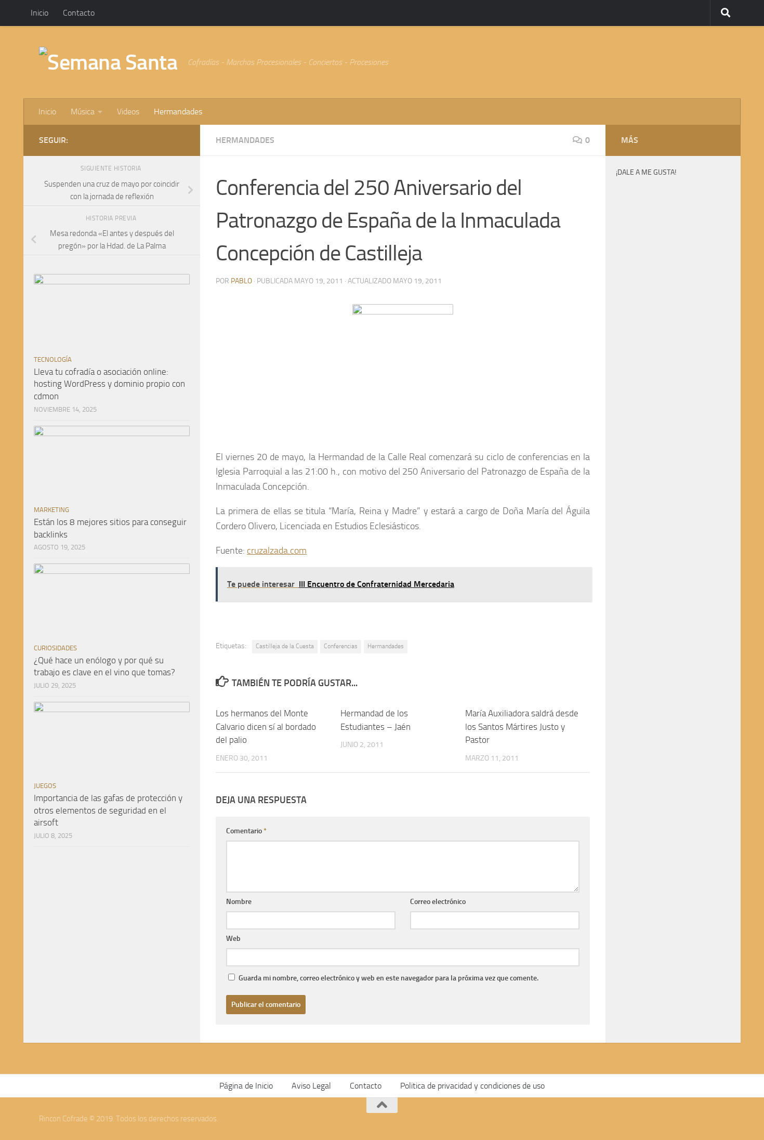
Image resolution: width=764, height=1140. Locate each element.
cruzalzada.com (277, 550)
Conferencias (341, 646)
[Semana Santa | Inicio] (108, 62)
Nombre (239, 901)
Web (233, 938)
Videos (128, 111)
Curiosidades (55, 648)
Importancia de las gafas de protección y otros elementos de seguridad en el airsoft (108, 810)
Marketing (51, 510)
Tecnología (53, 359)
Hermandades (178, 111)
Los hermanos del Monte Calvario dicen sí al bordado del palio (266, 726)
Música (83, 111)
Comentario (246, 831)
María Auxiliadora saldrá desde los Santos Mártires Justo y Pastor (521, 726)
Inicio (39, 13)
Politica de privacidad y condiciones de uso (472, 1086)
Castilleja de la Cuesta (285, 646)
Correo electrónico (438, 901)
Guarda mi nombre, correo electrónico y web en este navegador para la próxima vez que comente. (388, 978)
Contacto (79, 13)
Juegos (45, 786)
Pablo (241, 281)
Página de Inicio (246, 1086)
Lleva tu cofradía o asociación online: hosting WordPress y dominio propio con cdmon (109, 383)
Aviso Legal (311, 1086)
